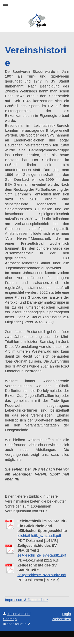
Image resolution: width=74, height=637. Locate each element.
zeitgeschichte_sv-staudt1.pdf (41, 555)
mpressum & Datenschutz (27, 600)
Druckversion (18, 614)
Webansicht (61, 619)
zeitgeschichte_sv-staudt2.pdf (41, 575)
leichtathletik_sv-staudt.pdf (39, 536)
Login (66, 614)
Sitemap (10, 619)
